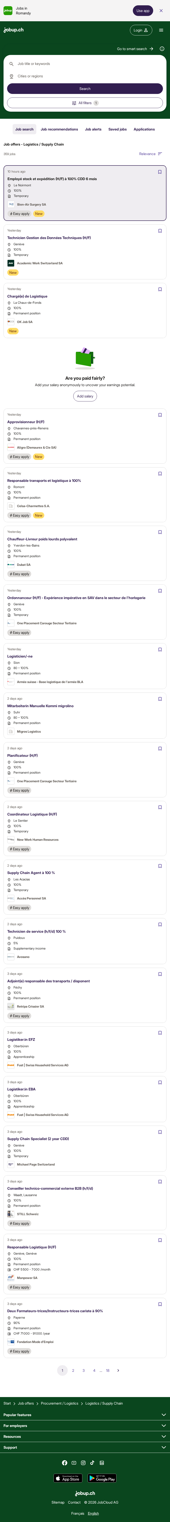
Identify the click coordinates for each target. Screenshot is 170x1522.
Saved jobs (117, 129)
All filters (88, 103)
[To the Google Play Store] (102, 1478)
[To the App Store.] (68, 1478)
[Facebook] (65, 1463)
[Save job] (160, 172)
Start (7, 1403)
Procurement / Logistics (59, 1403)
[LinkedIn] (102, 1463)
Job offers (26, 1403)
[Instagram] (83, 1463)
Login (138, 30)
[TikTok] (92, 1463)
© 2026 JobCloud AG (101, 1502)
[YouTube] (74, 1463)
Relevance (147, 154)
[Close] (161, 10)
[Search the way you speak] (162, 48)
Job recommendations (59, 129)
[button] (136, 48)
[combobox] (85, 63)
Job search (24, 129)
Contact (74, 1502)
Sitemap (58, 1502)
